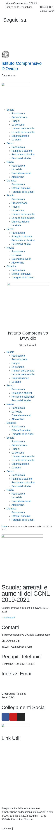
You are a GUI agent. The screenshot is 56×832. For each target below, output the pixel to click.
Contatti (6, 751)
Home (4, 526)
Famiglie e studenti (22, 150)
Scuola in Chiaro (11, 775)
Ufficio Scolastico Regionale (17, 769)
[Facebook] (28, 27)
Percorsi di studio (21, 158)
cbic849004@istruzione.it (19, 10)
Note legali (8, 799)
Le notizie (17, 169)
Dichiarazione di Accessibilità (18, 793)
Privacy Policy (9, 787)
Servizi (10, 143)
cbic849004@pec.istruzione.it (18, 684)
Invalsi (5, 781)
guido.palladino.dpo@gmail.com (33, 697)
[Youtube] (28, 34)
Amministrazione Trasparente (18, 745)
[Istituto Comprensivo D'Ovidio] (5, 54)
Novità (10, 162)
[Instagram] (28, 41)
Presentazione (20, 117)
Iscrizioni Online (10, 763)
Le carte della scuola (23, 132)
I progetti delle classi (23, 191)
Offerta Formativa (21, 188)
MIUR (5, 757)
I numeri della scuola (23, 128)
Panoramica (18, 113)
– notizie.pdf (8, 617)
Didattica (11, 180)
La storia (16, 139)
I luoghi (16, 121)
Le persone (18, 124)
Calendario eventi (21, 173)
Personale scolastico (23, 154)
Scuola (10, 109)
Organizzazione (20, 136)
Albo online (18, 177)
